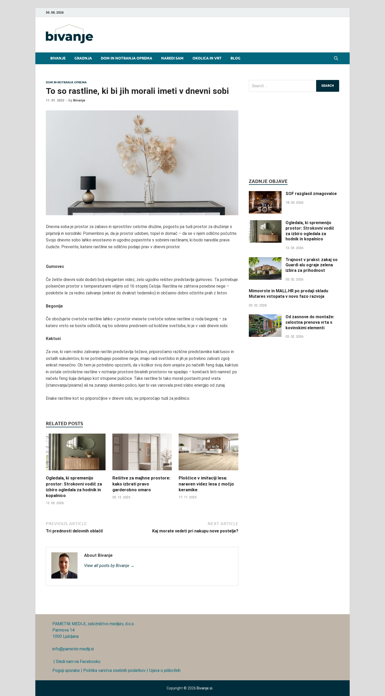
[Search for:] (294, 86)
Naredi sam (172, 58)
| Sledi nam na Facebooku (76, 661)
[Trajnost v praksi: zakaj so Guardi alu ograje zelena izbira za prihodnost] (265, 260)
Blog (235, 58)
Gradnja (83, 58)
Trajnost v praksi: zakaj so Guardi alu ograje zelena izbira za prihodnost (311, 265)
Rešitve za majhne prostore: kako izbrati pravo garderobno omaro (141, 483)
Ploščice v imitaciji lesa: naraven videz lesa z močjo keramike (206, 483)
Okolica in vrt (207, 58)
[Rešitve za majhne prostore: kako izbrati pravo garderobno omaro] (142, 471)
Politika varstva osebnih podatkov (114, 670)
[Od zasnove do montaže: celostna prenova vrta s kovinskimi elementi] (265, 317)
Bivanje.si (204, 688)
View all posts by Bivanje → (109, 565)
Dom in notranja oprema (126, 58)
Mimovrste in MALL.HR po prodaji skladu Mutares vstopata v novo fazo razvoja (288, 293)
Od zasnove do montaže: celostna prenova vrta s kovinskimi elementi (309, 322)
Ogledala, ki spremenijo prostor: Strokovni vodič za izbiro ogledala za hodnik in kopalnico (309, 230)
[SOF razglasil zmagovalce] (265, 194)
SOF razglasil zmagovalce (311, 193)
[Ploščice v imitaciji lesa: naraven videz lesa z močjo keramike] (208, 471)
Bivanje (57, 58)
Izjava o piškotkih (164, 670)
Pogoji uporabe (66, 670)
